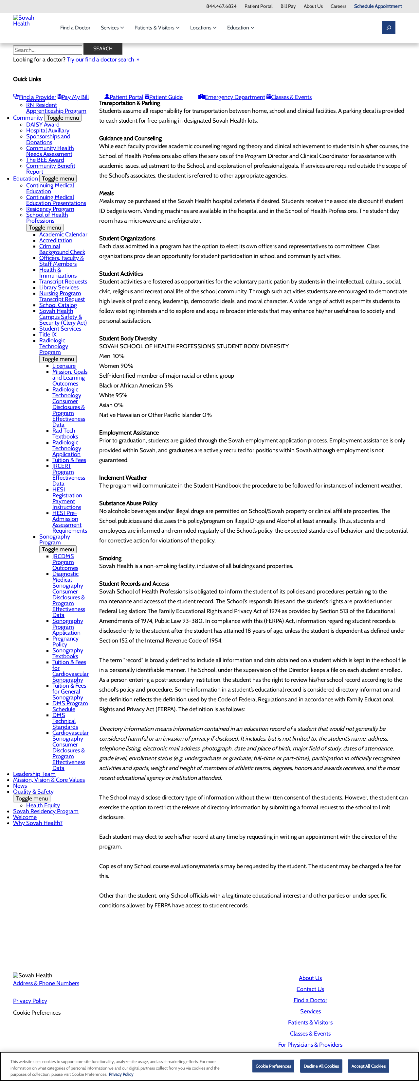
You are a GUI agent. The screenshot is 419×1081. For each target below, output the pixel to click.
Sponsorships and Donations (48, 139)
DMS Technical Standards (65, 721)
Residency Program (50, 209)
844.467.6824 (221, 6)
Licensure (64, 365)
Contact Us (310, 989)
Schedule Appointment (378, 6)
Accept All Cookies (368, 1065)
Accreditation (55, 240)
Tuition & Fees (69, 460)
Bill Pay (288, 6)
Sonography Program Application (67, 626)
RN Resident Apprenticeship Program (56, 107)
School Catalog (58, 305)
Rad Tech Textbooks (65, 433)
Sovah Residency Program (46, 811)
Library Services (59, 287)
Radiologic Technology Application (66, 448)
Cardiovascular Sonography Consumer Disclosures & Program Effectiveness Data (70, 750)
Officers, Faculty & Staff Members (61, 260)
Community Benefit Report (50, 168)
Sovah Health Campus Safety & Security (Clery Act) (63, 316)
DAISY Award (43, 124)
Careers (338, 6)
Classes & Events (291, 97)
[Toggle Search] (388, 27)
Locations (201, 28)
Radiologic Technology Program (56, 350)
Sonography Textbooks (67, 653)
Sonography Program (56, 543)
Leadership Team (34, 774)
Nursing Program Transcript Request (62, 296)
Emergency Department (235, 97)
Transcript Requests (63, 281)
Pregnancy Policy (65, 641)
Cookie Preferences (273, 1065)
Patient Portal (259, 6)
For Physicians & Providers (310, 1045)
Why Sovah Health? (38, 823)
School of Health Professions (47, 221)
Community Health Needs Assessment (50, 151)
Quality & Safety (33, 795)
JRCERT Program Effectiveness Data (68, 474)
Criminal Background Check (62, 249)
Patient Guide (166, 97)
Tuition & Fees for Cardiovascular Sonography (70, 671)
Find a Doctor (75, 28)
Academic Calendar (63, 234)
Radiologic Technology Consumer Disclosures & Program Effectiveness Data (68, 407)
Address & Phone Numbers (46, 983)
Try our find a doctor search (100, 59)
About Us (313, 6)
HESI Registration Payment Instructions (67, 498)
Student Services (60, 328)
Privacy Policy (30, 1000)
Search (103, 48)
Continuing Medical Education (50, 188)
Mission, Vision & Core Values (49, 779)
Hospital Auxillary (47, 130)
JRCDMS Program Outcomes (65, 562)
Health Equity (43, 805)
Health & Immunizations (58, 272)
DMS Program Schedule (70, 706)
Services (110, 28)
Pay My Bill (75, 97)
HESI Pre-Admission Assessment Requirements (69, 521)
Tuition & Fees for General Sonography (69, 691)
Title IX (48, 334)
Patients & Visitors (155, 28)
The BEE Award (45, 159)
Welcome (25, 817)
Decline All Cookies (321, 1065)
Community (46, 117)
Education (238, 28)
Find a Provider (37, 97)
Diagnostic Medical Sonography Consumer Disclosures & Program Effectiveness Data (68, 594)
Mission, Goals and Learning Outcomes (69, 377)
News (20, 785)
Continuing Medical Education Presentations (56, 200)
